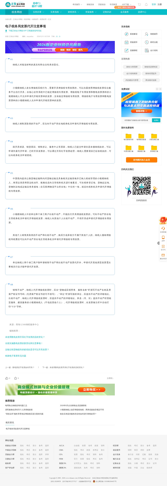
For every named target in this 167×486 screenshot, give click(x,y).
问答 (138, 454)
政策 (96, 446)
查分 (34, 446)
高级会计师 (9, 454)
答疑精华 (133, 42)
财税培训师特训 (151, 67)
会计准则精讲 (131, 74)
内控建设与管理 (132, 80)
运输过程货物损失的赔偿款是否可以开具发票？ (27, 349)
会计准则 (154, 50)
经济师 (115, 446)
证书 (150, 459)
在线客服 (163, 232)
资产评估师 (9, 468)
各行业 (130, 454)
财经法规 (154, 42)
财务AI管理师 (132, 67)
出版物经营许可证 (85, 481)
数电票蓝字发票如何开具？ (23, 367)
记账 (144, 454)
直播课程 (133, 50)
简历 (136, 450)
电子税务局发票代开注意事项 (18, 429)
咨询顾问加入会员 (141, 160)
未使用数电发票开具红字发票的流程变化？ (25, 337)
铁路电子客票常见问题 (15, 356)
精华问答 (116, 468)
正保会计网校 (17, 19)
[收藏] (15, 378)
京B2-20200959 (56, 481)
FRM (61, 459)
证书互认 (77, 463)
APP (163, 241)
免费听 (156, 120)
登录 (154, 4)
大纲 (136, 463)
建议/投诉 (163, 259)
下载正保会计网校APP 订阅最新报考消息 (24, 31)
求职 (142, 450)
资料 (103, 446)
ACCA (61, 446)
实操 (156, 454)
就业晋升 (116, 450)
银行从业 (116, 459)
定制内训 (107, 12)
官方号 (163, 250)
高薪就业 (102, 4)
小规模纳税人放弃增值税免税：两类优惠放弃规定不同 (82, 410)
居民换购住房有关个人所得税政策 (19, 410)
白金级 (76, 446)
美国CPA (62, 463)
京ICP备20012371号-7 (69, 481)
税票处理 (43, 19)
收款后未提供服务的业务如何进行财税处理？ (78, 414)
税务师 (8, 463)
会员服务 (124, 12)
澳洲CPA (62, 468)
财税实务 (90, 4)
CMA (61, 450)
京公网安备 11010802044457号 (106, 481)
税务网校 (17, 12)
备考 (41, 446)
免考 (90, 446)
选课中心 (142, 12)
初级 (130, 468)
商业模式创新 (150, 80)
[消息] (146, 4)
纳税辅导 (35, 19)
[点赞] (6, 378)
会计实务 (116, 454)
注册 (160, 4)
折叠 (158, 243)
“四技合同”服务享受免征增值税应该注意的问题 (24, 414)
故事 (148, 450)
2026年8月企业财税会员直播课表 (73, 406)
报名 (22, 446)
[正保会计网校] (15, 4)
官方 (76, 459)
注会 (142, 468)
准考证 (95, 450)
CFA (60, 454)
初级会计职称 (10, 446)
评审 (47, 454)
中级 (136, 468)
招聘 (130, 450)
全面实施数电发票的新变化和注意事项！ (24, 343)
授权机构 (77, 468)
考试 (28, 446)
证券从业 (116, 463)
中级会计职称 (10, 450)
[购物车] (139, 4)
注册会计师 (9, 459)
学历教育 (113, 4)
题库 (47, 446)
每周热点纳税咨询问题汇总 (16, 406)
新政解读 (133, 34)
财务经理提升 (150, 74)
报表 (150, 454)
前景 (84, 446)
